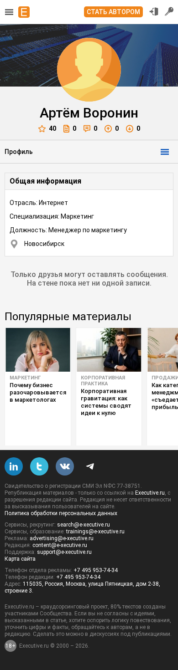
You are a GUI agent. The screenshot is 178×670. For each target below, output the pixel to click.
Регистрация (169, 11)
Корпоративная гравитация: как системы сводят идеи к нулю (106, 402)
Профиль (19, 151)
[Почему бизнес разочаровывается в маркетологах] (38, 350)
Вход (153, 11)
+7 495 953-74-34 (95, 570)
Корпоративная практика (103, 381)
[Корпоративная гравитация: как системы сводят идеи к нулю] (108, 350)
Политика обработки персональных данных (61, 513)
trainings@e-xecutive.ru (95, 531)
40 (52, 128)
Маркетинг (25, 378)
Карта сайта (20, 559)
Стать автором (113, 11)
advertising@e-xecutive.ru (62, 538)
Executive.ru (150, 493)
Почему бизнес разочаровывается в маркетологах (38, 392)
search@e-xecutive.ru (83, 525)
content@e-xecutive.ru (59, 545)
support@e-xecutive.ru (64, 552)
